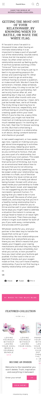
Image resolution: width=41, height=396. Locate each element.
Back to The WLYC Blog (22, 297)
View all (20, 316)
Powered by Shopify (20, 394)
